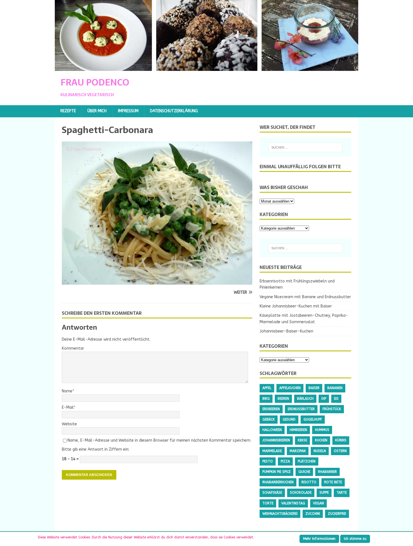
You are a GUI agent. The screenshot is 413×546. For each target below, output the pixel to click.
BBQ (266, 399)
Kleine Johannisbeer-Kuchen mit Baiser (296, 306)
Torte (267, 503)
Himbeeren (298, 430)
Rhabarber (327, 472)
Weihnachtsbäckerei (280, 514)
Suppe (324, 493)
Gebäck (268, 419)
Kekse (302, 440)
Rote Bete (333, 482)
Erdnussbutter (301, 409)
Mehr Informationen (319, 539)
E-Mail (68, 407)
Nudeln (320, 451)
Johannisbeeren (276, 440)
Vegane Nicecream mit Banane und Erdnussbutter (305, 297)
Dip (323, 399)
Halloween (272, 430)
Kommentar (73, 348)
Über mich (96, 111)
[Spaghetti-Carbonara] (157, 281)
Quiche (304, 472)
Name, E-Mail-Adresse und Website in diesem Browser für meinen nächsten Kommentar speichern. (159, 440)
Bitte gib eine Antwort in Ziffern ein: (95, 449)
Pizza (285, 461)
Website (69, 424)
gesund (289, 419)
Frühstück (332, 409)
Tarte (342, 493)
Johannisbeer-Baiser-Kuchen (286, 331)
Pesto (267, 461)
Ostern (340, 451)
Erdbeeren (271, 409)
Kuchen (321, 440)
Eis (336, 399)
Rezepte (68, 111)
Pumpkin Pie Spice (276, 472)
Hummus (322, 430)
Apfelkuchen (290, 388)
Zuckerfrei (337, 514)
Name (67, 391)
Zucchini (312, 514)
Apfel (266, 388)
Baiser (313, 388)
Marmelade (272, 451)
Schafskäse (272, 493)
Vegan (318, 503)
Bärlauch (305, 399)
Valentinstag (293, 503)
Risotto (308, 482)
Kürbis (340, 440)
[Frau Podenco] (206, 67)
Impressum (128, 111)
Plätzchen (307, 461)
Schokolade (301, 493)
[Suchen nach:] (305, 147)
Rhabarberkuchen (278, 482)
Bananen (334, 388)
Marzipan (298, 451)
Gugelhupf (312, 419)
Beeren (283, 399)
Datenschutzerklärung (174, 111)
